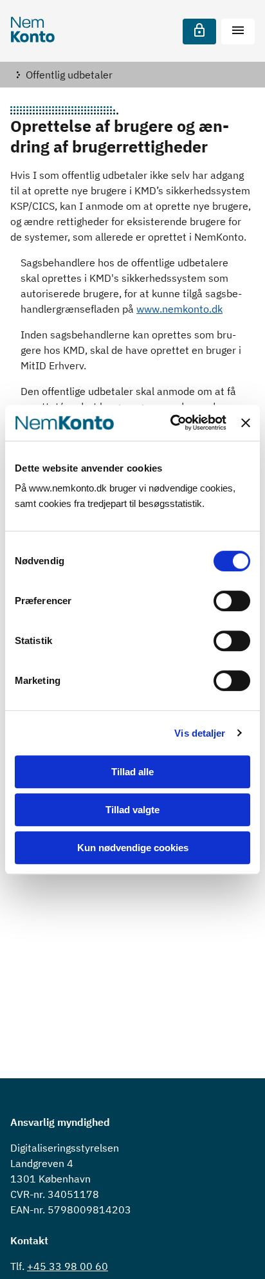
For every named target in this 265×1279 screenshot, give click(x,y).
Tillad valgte (132, 809)
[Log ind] (199, 31)
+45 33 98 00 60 (67, 1266)
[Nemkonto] (32, 31)
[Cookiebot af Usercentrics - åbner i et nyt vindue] (171, 422)
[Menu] (238, 31)
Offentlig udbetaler (69, 74)
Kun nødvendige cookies (132, 847)
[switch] (232, 601)
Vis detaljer (199, 733)
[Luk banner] (245, 422)
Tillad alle (132, 771)
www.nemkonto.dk (179, 308)
